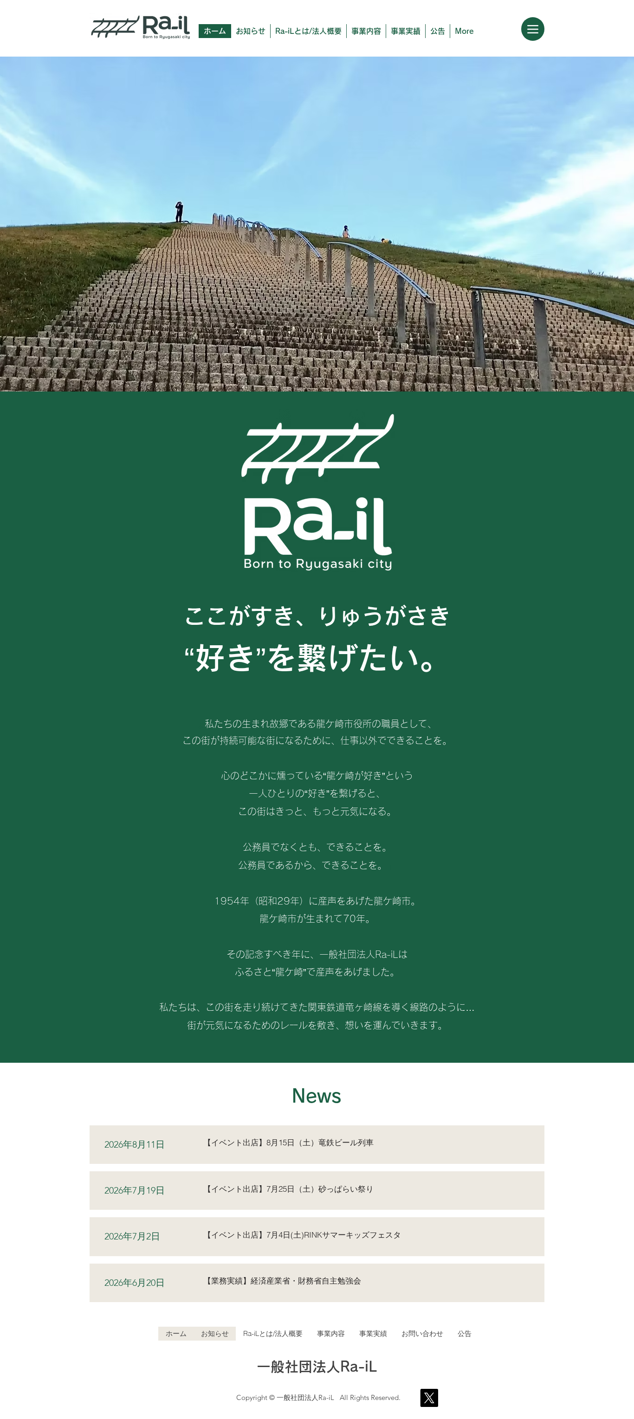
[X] (429, 1398)
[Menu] (532, 29)
